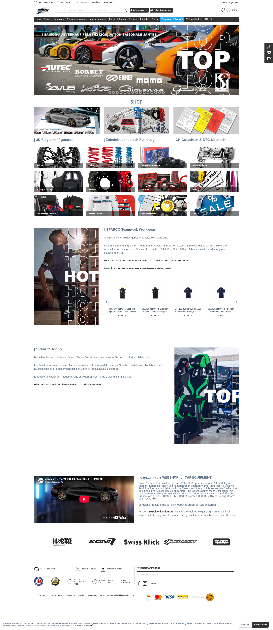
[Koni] (96, 542)
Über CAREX (43, 595)
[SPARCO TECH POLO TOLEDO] (188, 294)
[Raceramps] (176, 542)
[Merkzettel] (223, 11)
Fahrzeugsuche (140, 10)
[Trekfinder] (216, 542)
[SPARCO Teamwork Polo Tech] (221, 294)
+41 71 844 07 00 (47, 569)
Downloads (108, 2)
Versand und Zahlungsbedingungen (121, 595)
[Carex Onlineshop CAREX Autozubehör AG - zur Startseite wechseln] (43, 10)
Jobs (76, 584)
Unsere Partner (80, 581)
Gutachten (95, 2)
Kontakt (81, 595)
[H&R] (57, 542)
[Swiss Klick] (136, 542)
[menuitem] (91, 10)
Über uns (77, 579)
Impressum (70, 595)
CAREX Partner (56, 595)
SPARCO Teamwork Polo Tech (221, 310)
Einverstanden (260, 624)
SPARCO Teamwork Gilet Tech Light (122, 310)
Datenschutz (92, 595)
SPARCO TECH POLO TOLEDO (188, 310)
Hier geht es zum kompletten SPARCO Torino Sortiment (68, 384)
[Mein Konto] (228, 11)
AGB (102, 595)
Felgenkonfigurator (162, 10)
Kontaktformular (114, 569)
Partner (84, 2)
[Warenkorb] (234, 11)
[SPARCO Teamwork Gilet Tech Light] (122, 294)
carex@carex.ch (67, 2)
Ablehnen (245, 624)
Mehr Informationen (86, 626)
